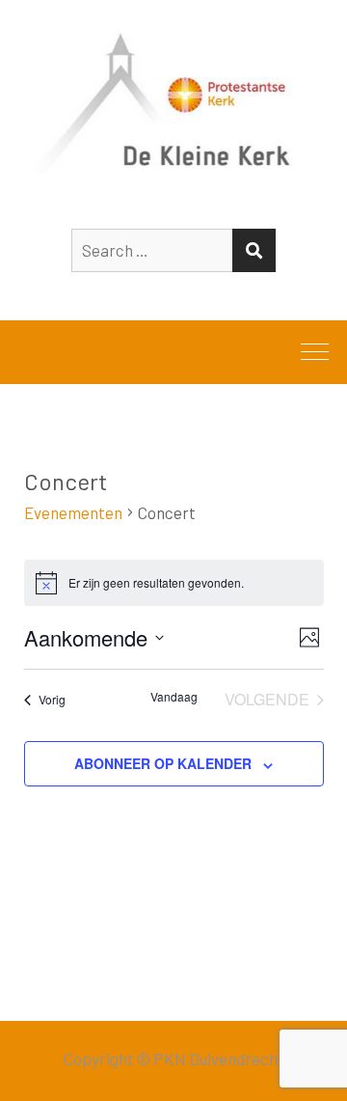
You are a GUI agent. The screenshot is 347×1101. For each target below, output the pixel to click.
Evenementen (73, 512)
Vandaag (174, 696)
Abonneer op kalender (163, 763)
